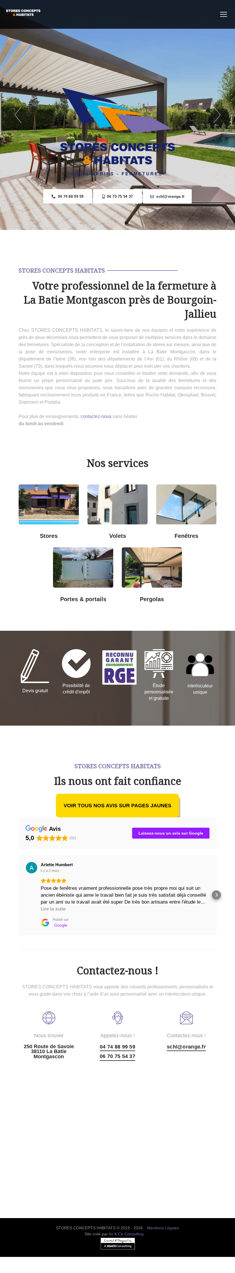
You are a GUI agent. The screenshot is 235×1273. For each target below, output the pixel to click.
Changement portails (89, 595)
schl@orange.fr (169, 196)
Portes (73, 573)
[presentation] (17, 115)
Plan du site (117, 1269)
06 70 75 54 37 (119, 196)
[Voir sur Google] (31, 867)
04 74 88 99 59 (69, 196)
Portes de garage (89, 555)
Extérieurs (54, 532)
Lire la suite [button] (53, 909)
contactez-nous (96, 416)
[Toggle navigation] (223, 14)
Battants (123, 532)
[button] (18, 895)
